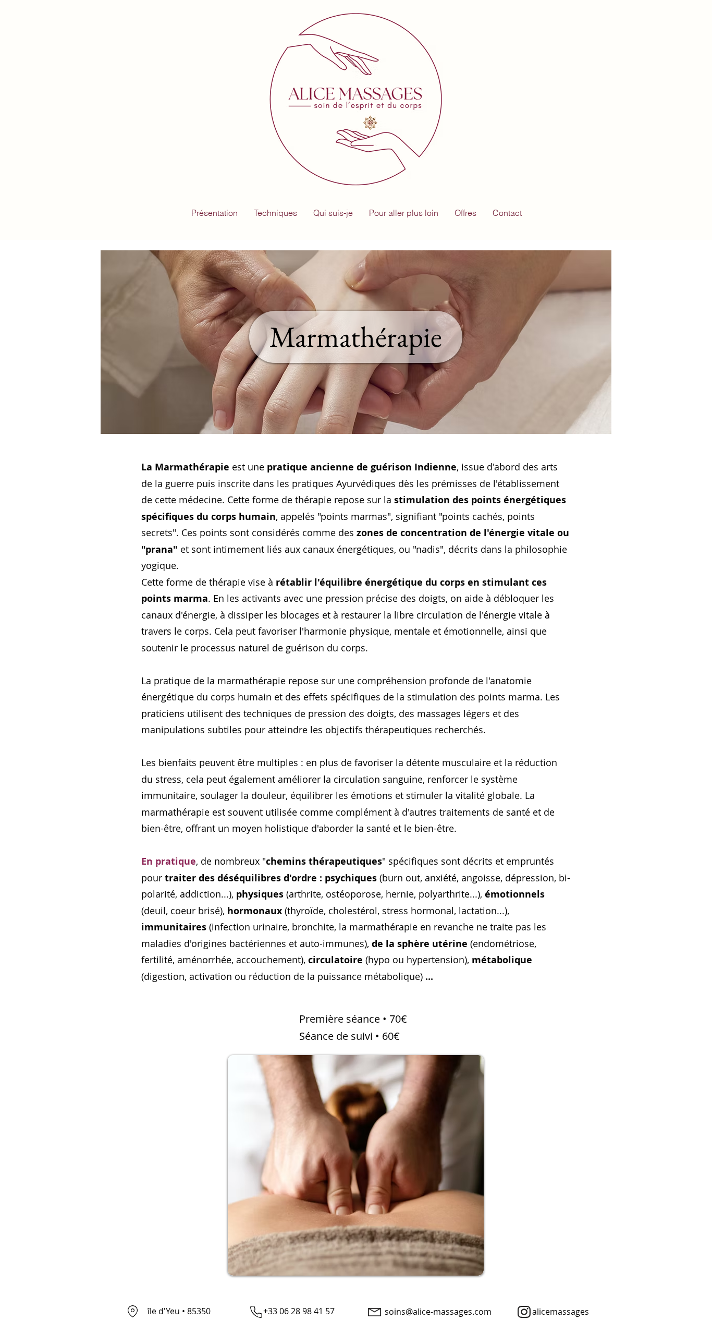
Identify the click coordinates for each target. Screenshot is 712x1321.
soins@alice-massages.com (438, 1311)
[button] (275, 213)
